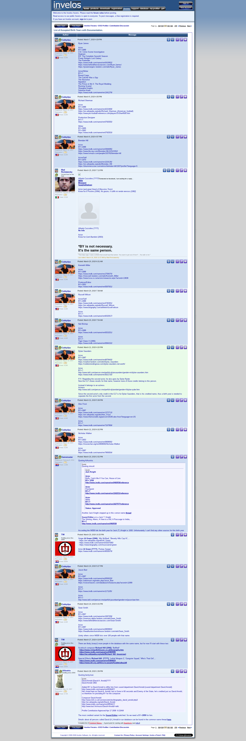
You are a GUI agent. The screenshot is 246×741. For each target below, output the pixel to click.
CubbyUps (66, 40)
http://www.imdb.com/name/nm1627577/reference (107, 504)
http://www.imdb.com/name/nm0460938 (99, 524)
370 (176, 26)
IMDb (80, 181)
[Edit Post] (177, 41)
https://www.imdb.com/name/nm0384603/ (97, 661)
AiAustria (66, 671)
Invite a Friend (155, 735)
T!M (62, 534)
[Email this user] (168, 171)
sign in (83, 19)
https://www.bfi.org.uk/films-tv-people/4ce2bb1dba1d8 (103, 663)
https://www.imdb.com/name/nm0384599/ (97, 652)
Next (189, 26)
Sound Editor (112, 715)
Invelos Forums (90, 26)
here (169, 719)
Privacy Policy (129, 735)
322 (171, 26)
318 (159, 26)
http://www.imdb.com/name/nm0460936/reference (107, 483)
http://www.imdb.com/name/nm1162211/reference (107, 493)
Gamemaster (67, 457)
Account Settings (142, 735)
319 (162, 26)
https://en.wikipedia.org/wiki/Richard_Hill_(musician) (102, 654)
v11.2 (138, 723)
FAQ (163, 735)
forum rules (99, 13)
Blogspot (82, 183)
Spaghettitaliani (85, 185)
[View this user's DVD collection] (172, 41)
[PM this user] (168, 41)
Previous (182, 26)
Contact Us (118, 735)
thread (128, 513)
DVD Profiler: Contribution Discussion (113, 26)
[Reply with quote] (185, 41)
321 (168, 26)
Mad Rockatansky (66, 171)
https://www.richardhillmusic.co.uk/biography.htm (101, 650)
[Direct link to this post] (181, 41)
